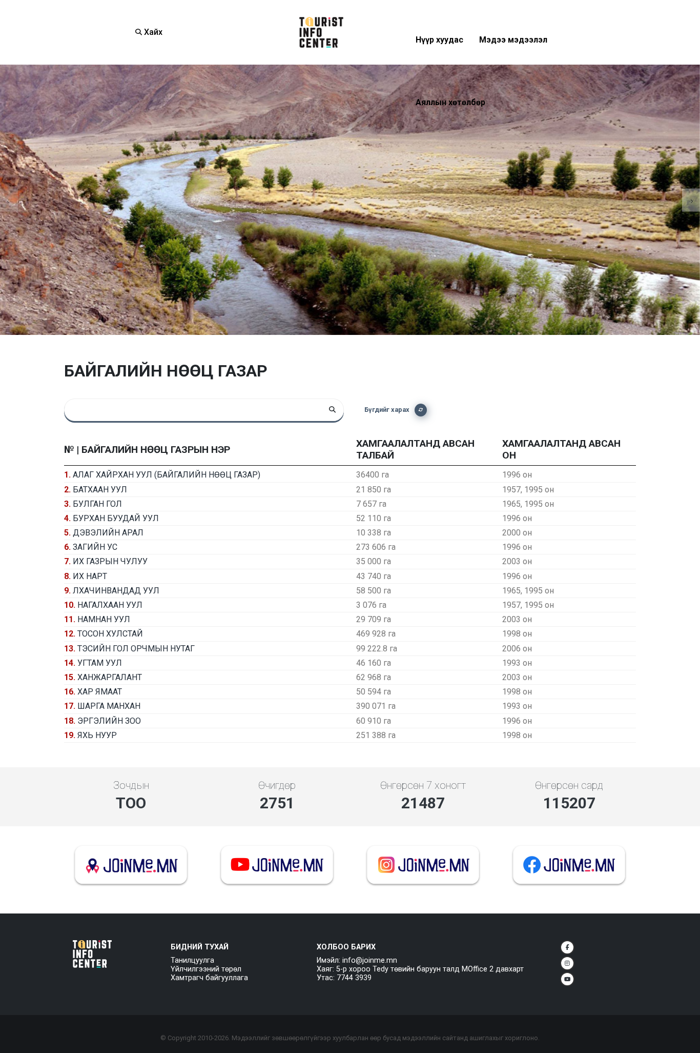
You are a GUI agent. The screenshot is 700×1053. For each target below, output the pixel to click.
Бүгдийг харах (386, 409)
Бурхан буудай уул (116, 518)
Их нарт (90, 576)
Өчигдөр (277, 785)
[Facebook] (567, 947)
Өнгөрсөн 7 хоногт (423, 785)
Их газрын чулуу (110, 561)
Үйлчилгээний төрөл (206, 969)
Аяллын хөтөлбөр (450, 127)
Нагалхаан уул (109, 605)
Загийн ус (95, 547)
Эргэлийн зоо (109, 721)
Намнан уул (103, 619)
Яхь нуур (97, 735)
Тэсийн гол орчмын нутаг (136, 648)
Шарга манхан (108, 706)
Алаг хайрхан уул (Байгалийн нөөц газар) (166, 475)
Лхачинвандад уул (116, 590)
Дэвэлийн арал (108, 533)
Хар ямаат (99, 692)
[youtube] (567, 979)
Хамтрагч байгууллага (209, 977)
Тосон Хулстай (110, 634)
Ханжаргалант (109, 677)
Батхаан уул (100, 489)
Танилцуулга (192, 960)
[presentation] (9, 199)
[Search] (332, 410)
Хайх (152, 32)
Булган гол (97, 504)
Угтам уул (99, 663)
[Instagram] (567, 963)
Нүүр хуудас (439, 65)
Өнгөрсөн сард (569, 785)
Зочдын (131, 785)
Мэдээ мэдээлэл (513, 65)
